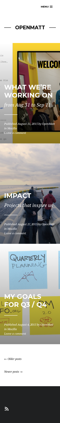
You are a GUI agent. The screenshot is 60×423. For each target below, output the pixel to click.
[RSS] (6, 408)
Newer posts (13, 371)
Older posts (13, 359)
